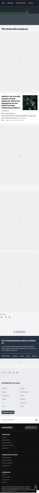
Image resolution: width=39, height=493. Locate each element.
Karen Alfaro (10, 120)
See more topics (8, 412)
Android (34, 356)
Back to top (30, 427)
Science (31, 3)
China (4, 406)
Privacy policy (6, 477)
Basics (22, 395)
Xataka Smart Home (8, 445)
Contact (4, 482)
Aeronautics (6, 395)
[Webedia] (7, 428)
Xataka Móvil (6, 440)
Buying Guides (21, 3)
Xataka (4, 437)
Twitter (1, 316)
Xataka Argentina (7, 463)
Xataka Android (6, 443)
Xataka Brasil (6, 465)
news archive (20, 332)
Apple (28, 356)
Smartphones (24, 392)
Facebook (5, 316)
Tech (3, 3)
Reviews (10, 3)
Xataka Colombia (7, 460)
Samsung (23, 403)
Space (4, 392)
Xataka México (6, 457)
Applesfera (5, 448)
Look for (36, 420)
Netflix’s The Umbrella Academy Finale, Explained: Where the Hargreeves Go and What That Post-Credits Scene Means (11, 102)
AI (2, 403)
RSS (9, 316)
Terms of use (6, 479)
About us (4, 474)
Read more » (22, 118)
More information (23, 491)
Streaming (5, 111)
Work (21, 406)
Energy (22, 356)
